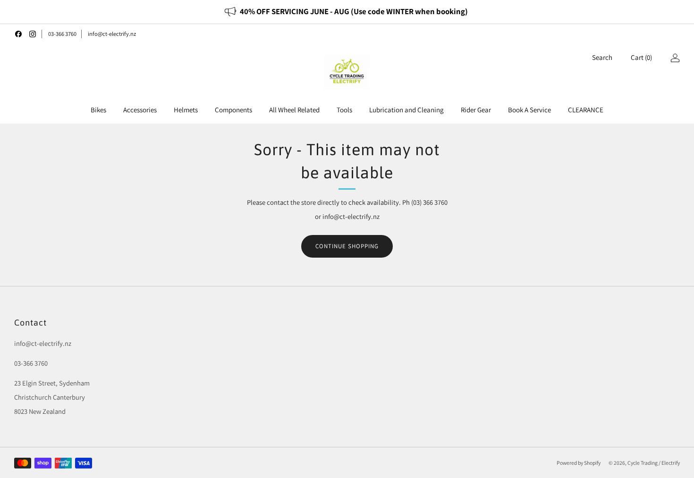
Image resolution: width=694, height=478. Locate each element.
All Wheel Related (294, 109)
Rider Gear (476, 109)
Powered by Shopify (579, 462)
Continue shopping (347, 246)
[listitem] (347, 12)
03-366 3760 (62, 34)
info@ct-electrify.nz (112, 34)
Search (602, 57)
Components (233, 109)
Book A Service (529, 109)
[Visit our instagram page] (32, 34)
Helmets (186, 109)
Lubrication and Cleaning (406, 109)
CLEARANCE (585, 109)
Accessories (140, 109)
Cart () (641, 57)
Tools (344, 109)
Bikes (98, 109)
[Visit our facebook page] (18, 34)
